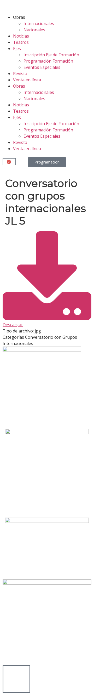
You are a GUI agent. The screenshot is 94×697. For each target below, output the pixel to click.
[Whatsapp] (65, 413)
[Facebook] (9, 413)
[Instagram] (37, 413)
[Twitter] (23, 413)
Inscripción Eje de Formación (51, 55)
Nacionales (34, 30)
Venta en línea (27, 80)
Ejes (17, 48)
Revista (20, 73)
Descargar (13, 325)
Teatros (21, 42)
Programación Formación (48, 61)
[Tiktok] (51, 413)
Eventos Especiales (42, 67)
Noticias (21, 36)
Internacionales (39, 23)
